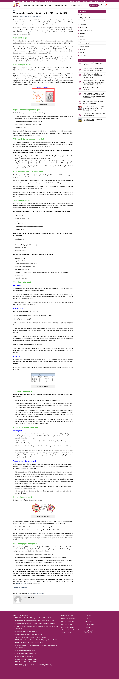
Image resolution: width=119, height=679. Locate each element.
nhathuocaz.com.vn (35, 32)
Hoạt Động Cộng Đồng (86, 30)
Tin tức (88, 627)
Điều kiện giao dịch (67, 615)
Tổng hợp (82, 52)
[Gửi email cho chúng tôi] (104, 1)
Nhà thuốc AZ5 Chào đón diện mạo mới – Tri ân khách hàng (94, 114)
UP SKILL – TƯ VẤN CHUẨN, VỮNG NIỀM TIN (93, 64)
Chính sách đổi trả (67, 624)
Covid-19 (82, 21)
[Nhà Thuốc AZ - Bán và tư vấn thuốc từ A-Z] (17, 5)
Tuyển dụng (72, 5)
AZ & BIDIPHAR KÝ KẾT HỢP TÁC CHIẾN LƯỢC (92, 88)
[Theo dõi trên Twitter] (103, 1)
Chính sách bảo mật (68, 627)
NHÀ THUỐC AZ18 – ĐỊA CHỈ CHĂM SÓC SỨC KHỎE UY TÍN (93, 102)
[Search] (101, 5)
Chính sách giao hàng (68, 621)
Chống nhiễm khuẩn (85, 18)
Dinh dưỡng (83, 24)
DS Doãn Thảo (37, 16)
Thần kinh (82, 40)
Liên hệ (97, 1)
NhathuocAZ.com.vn (22, 583)
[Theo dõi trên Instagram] (101, 1)
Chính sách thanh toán (68, 618)
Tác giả (82, 36)
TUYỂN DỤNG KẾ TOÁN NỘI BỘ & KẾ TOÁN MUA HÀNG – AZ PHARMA (93, 69)
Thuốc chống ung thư (85, 43)
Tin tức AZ (91, 1)
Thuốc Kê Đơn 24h (67, 630)
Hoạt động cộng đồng (60, 5)
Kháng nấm (83, 33)
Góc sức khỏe (83, 27)
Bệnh (50, 5)
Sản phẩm (78, 1)
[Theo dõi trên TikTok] (91, 631)
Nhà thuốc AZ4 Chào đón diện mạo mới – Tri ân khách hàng (94, 119)
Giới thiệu (72, 1)
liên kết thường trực (38, 593)
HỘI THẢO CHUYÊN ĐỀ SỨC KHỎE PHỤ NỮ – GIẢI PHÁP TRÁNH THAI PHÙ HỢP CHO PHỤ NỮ (94, 75)
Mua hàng (88, 621)
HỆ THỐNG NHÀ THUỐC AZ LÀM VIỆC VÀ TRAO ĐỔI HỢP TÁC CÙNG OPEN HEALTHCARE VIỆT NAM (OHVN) (94, 82)
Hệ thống (85, 1)
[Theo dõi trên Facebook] (100, 1)
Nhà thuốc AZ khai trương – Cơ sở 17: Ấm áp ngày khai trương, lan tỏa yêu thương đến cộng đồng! (93, 108)
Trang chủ (27, 5)
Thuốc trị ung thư (84, 46)
